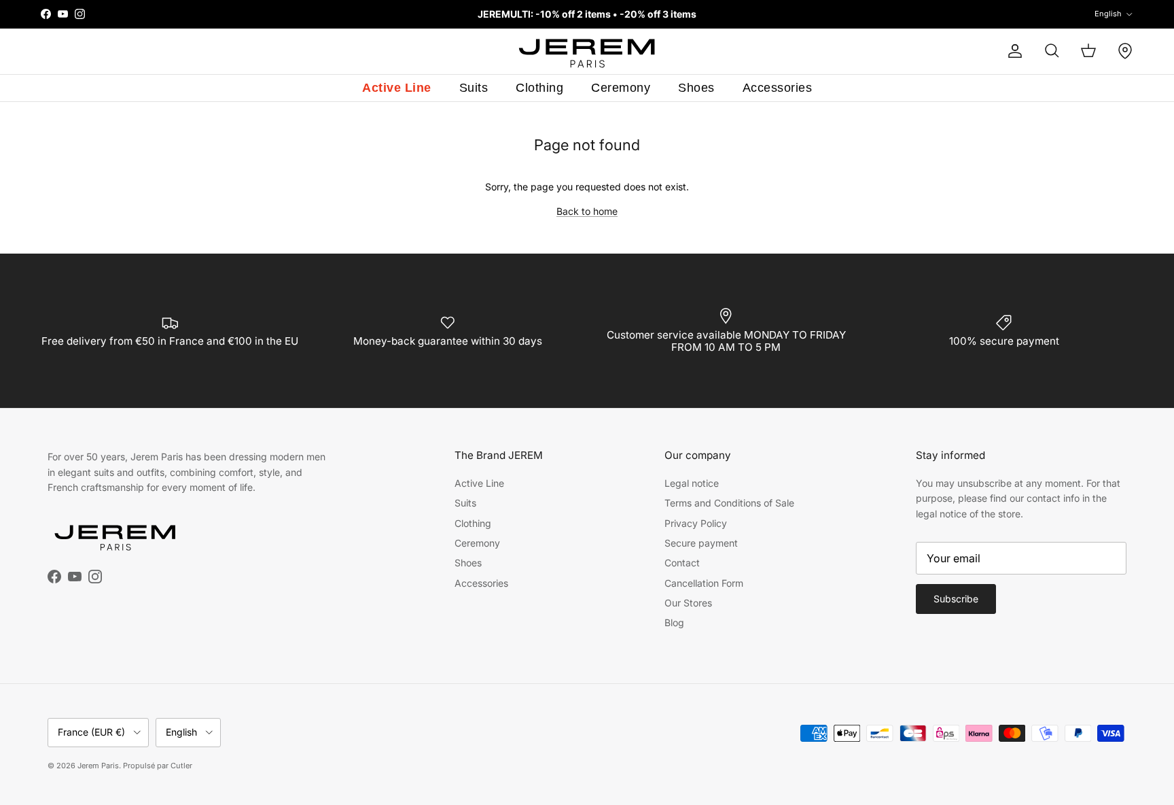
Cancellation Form (703, 583)
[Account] (1012, 51)
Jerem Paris (98, 765)
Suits (473, 88)
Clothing (539, 88)
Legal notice (691, 483)
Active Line (396, 88)
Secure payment (701, 543)
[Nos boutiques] (1125, 51)
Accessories (778, 88)
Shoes (696, 88)
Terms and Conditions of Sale (729, 503)
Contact (682, 562)
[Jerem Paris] (587, 51)
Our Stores (688, 603)
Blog (674, 622)
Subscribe (955, 598)
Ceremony (620, 88)
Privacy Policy (695, 523)
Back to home (587, 211)
